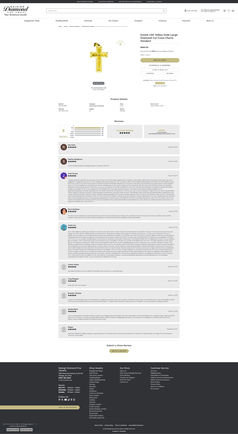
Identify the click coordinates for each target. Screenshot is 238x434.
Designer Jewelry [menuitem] (95, 404)
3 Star (72, 133)
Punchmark (123, 431)
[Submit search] (164, 10)
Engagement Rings (31, 21)
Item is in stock (160, 83)
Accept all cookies (26, 429)
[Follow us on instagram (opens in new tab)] (74, 400)
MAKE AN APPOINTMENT (68, 407)
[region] (98, 57)
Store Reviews (125, 375)
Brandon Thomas (74, 293)
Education (186, 21)
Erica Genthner (73, 209)
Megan (70, 327)
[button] (224, 11)
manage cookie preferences (18, 426)
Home (60, 26)
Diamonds (88, 21)
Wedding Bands (62, 21)
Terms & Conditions (157, 386)
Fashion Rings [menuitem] (94, 382)
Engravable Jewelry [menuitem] (96, 415)
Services (154, 371)
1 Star (72, 137)
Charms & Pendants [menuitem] (96, 393)
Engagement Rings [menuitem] (96, 371)
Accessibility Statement (136, 425)
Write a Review (119, 351)
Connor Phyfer (73, 265)
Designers (138, 21)
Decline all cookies (13, 429)
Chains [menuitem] (91, 389)
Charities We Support (127, 377)
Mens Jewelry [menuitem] (94, 395)
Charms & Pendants (75, 26)
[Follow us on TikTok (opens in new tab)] (69, 400)
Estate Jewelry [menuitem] (94, 407)
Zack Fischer (73, 174)
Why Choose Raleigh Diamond (130, 373)
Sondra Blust (73, 309)
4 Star (72, 130)
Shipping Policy (156, 373)
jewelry (66, 26)
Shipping (150, 73)
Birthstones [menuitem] (93, 398)
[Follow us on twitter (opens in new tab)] (62, 400)
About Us (210, 21)
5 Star (72, 127)
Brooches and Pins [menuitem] (95, 411)
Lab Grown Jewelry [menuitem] (96, 375)
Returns (170, 73)
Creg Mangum (73, 279)
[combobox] (104, 10)
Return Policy (155, 382)
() (103, 128)
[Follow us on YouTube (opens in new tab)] (65, 400)
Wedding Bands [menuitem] (94, 377)
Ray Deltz (71, 145)
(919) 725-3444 (98, 89)
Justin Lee (72, 225)
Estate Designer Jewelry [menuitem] (97, 409)
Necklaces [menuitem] (93, 391)
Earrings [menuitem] (92, 384)
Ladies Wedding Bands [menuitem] (97, 380)
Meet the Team (125, 380)
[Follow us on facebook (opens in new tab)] (71, 400)
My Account (155, 389)
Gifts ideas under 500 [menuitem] (96, 418)
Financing (162, 21)
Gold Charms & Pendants (88, 26)
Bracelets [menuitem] (92, 386)
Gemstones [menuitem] (93, 373)
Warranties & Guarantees (160, 375)
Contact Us (124, 382)
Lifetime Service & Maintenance (162, 377)
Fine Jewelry (113, 21)
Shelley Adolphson (75, 159)
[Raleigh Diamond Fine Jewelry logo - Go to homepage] (16, 10)
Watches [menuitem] (92, 402)
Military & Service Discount (160, 380)
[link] (85, 1)
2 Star (72, 135)
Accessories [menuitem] (93, 413)
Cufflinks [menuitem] (92, 400)
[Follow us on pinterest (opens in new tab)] (59, 400)
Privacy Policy (155, 384)
